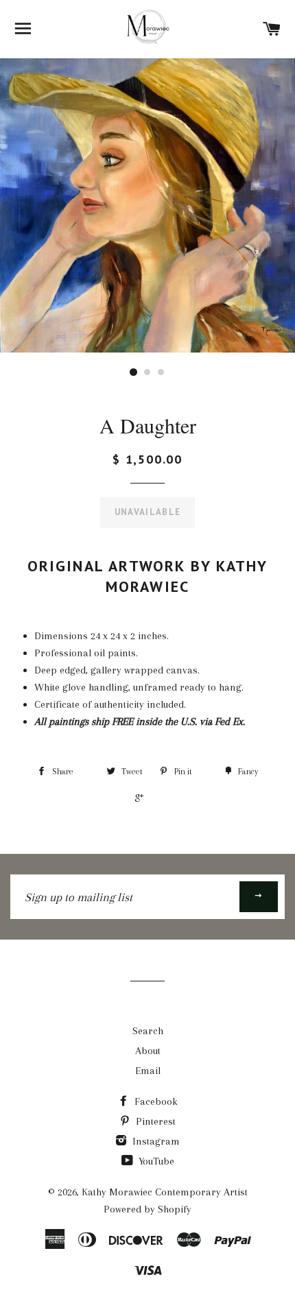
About (148, 1051)
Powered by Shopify (147, 1209)
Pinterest (154, 1121)
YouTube (155, 1161)
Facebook (155, 1101)
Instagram (155, 1141)
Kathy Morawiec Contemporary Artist (165, 1192)
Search (147, 1031)
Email (148, 1070)
